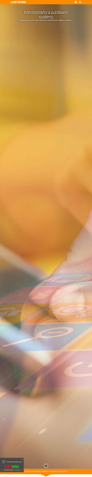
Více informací (17, 469)
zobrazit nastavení (9, 469)
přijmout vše (15, 466)
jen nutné (8, 466)
